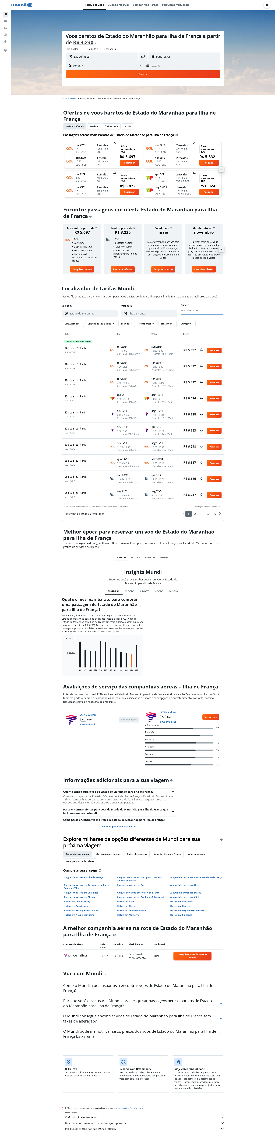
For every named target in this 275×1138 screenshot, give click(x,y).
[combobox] (74, 49)
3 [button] (201, 514)
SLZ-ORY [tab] (135, 557)
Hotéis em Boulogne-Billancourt (81, 910)
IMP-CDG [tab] (150, 557)
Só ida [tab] (128, 126)
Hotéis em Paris (125, 901)
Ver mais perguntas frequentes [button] (119, 826)
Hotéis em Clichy (126, 906)
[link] (82, 269)
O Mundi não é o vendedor (81, 1117)
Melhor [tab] (94, 126)
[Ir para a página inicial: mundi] (22, 5)
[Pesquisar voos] (5, 14)
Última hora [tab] (111, 126)
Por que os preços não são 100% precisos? (90, 1129)
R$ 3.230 (83, 42)
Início (64, 98)
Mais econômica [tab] (75, 126)
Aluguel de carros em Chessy (79, 897)
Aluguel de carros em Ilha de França (83, 877)
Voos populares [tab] (196, 853)
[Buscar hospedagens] (5, 21)
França (73, 98)
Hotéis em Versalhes (181, 901)
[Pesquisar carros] (5, 28)
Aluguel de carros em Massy (185, 892)
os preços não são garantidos (129, 1108)
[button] (5, 4)
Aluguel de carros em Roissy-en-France (138, 892)
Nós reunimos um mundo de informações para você (96, 1123)
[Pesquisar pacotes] (5, 34)
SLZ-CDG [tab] (121, 557)
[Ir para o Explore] (5, 41)
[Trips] (5, 50)
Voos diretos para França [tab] (167, 853)
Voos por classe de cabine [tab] (80, 861)
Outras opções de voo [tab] (108, 853)
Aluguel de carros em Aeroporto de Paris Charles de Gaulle (139, 879)
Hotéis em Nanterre (128, 914)
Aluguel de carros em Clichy (185, 897)
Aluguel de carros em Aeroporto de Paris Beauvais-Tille (86, 886)
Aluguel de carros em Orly (184, 885)
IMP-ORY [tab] (165, 557)
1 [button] (188, 514)
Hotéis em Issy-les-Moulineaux (187, 910)
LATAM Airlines (88, 714)
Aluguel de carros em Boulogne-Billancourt (140, 897)
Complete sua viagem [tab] (78, 853)
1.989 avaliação (88, 724)
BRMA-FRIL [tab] (114, 591)
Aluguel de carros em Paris (131, 885)
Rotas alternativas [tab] (137, 853)
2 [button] (195, 514)
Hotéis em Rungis (180, 906)
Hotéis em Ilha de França (77, 901)
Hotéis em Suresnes (181, 914)
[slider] (225, 314)
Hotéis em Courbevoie (76, 906)
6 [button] (215, 514)
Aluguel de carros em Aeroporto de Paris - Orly (196, 877)
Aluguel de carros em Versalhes (81, 892)
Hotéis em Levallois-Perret (131, 910)
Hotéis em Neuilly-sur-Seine (79, 914)
